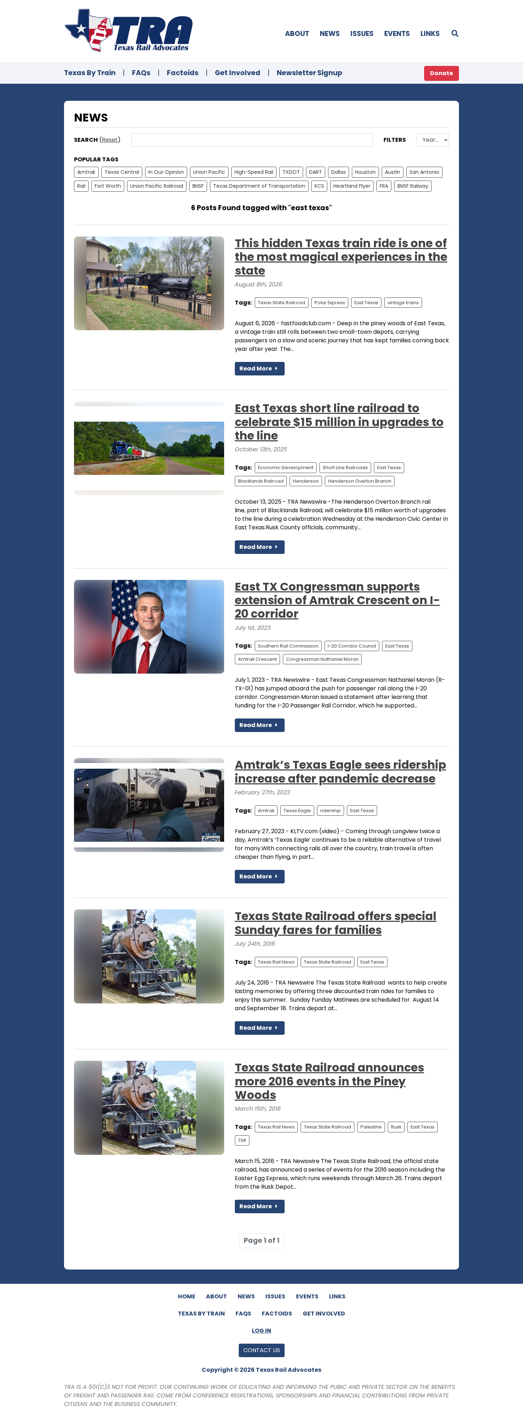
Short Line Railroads (345, 467)
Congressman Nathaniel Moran (322, 659)
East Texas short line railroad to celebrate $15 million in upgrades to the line (339, 421)
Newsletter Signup (309, 73)
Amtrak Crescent (257, 659)
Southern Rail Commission (288, 646)
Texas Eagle (297, 811)
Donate (441, 73)
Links (430, 33)
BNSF (198, 186)
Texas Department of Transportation (259, 186)
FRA (384, 186)
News (330, 33)
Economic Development (285, 467)
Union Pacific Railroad (156, 186)
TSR (242, 1140)
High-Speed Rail (253, 172)
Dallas (338, 172)
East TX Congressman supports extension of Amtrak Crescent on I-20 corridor (337, 600)
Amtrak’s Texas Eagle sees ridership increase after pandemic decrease (340, 771)
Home (186, 1296)
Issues (362, 33)
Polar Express (330, 303)
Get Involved (237, 73)
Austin (392, 172)
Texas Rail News (276, 962)
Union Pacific (209, 172)
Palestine (371, 1127)
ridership (330, 811)
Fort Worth (108, 186)
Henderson (306, 481)
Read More (256, 368)
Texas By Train (90, 73)
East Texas (366, 303)
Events (397, 33)
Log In (261, 1331)
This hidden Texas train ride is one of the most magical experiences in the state (341, 257)
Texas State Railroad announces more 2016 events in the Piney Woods (329, 1081)
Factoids (183, 73)
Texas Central (122, 172)
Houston (365, 172)
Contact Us (261, 1350)
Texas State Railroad (281, 303)
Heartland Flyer (351, 186)
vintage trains (403, 303)
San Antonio (424, 172)
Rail (81, 186)
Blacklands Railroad (261, 481)
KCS (319, 186)
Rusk (396, 1127)
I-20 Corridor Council (352, 646)
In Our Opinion (166, 172)
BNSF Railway (412, 186)
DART (315, 172)
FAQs (141, 73)
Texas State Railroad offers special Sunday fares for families (336, 923)
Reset (110, 140)
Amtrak (86, 172)
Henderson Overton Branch (359, 481)
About (297, 33)
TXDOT (291, 172)
